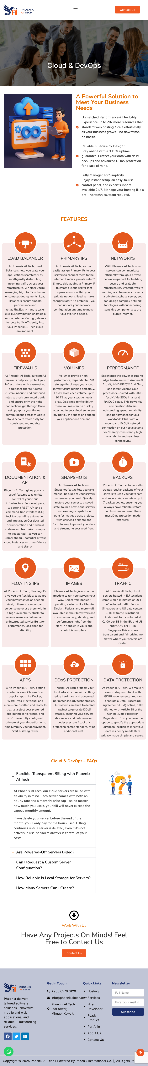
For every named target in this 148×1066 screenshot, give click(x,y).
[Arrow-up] (140, 1052)
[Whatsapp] (8, 1051)
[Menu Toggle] (75, 10)
